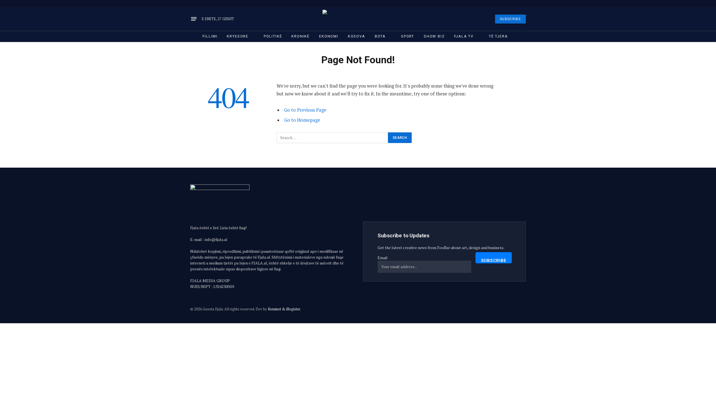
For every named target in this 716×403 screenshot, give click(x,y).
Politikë (273, 36)
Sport (407, 36)
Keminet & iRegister (284, 308)
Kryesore (237, 36)
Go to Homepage (302, 120)
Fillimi (210, 36)
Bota (380, 36)
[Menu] (194, 19)
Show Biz (434, 36)
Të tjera (498, 36)
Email (383, 257)
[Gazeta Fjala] (358, 19)
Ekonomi (328, 36)
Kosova (356, 36)
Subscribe (494, 260)
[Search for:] (332, 137)
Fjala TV (464, 36)
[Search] (525, 3)
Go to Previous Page (305, 110)
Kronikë (300, 36)
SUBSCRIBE (510, 19)
